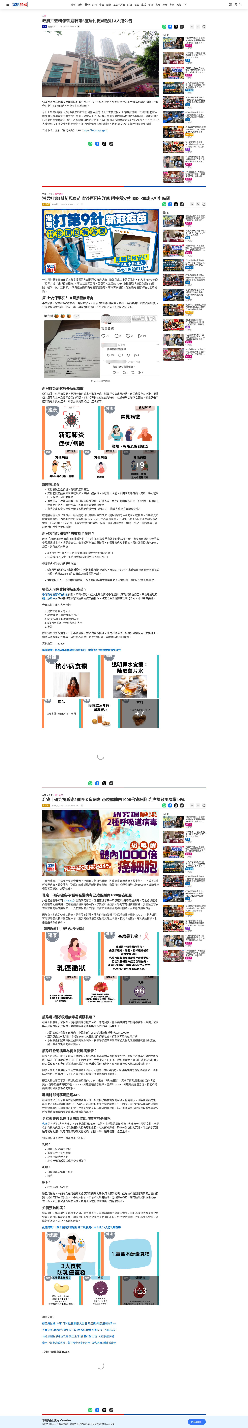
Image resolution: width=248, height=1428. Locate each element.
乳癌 (44, 1123)
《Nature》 (69, 900)
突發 (187, 105)
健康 (51, 194)
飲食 (187, 149)
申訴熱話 (189, 134)
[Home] (19, 4)
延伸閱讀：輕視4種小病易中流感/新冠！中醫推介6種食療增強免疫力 (81, 650)
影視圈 (188, 45)
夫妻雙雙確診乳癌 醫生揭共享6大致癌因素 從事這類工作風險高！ (79, 1330)
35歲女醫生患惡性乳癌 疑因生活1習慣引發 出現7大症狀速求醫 (78, 1336)
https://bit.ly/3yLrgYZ (95, 130)
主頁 (44, 16)
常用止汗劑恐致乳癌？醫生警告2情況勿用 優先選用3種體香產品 (79, 1342)
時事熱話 (189, 90)
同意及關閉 (196, 1422)
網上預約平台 (50, 598)
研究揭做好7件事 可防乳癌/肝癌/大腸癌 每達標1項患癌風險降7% (79, 1323)
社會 (187, 60)
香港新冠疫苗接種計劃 (55, 594)
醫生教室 (59, 194)
